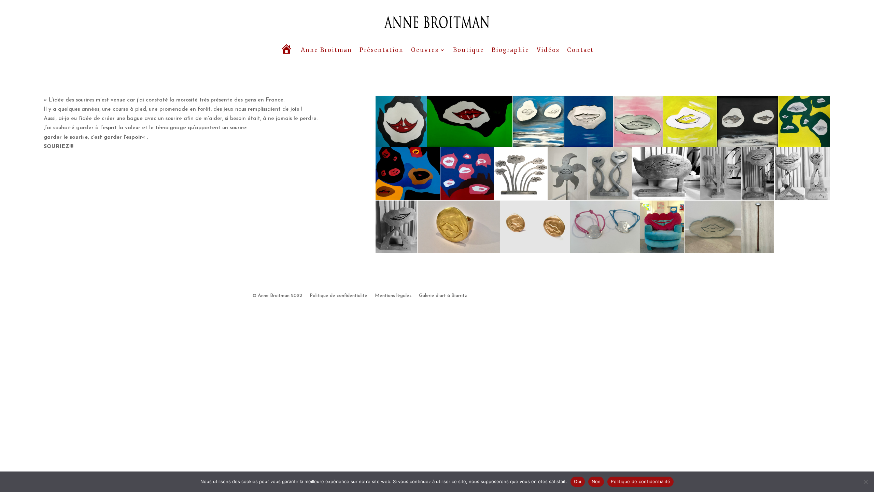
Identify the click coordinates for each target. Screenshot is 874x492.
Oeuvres (425, 50)
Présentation (382, 50)
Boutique (468, 50)
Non (596, 481)
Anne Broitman (326, 50)
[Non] (865, 481)
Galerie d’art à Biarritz (443, 295)
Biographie (510, 50)
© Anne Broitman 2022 (277, 295)
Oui (577, 481)
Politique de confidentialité (338, 295)
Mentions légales (393, 295)
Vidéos (548, 50)
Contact (580, 50)
